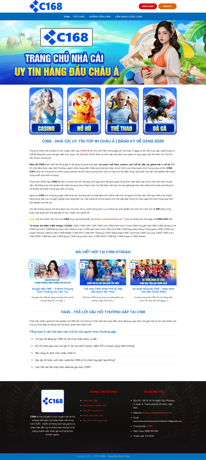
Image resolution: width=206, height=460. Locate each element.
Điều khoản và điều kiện (95, 405)
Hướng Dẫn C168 (99, 16)
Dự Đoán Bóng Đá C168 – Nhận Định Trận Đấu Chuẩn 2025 (153, 290)
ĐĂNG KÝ (167, 6)
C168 (67, 16)
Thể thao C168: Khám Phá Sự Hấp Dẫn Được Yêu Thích (103, 290)
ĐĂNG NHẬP (148, 6)
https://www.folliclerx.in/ (157, 412)
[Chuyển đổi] (32, 339)
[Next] (177, 284)
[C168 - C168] (58, 6)
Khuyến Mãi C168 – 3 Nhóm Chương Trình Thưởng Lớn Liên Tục (52, 290)
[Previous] (29, 284)
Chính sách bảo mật (93, 415)
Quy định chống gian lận (95, 420)
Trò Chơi (78, 16)
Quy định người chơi (93, 410)
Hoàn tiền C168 (90, 400)
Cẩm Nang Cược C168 (128, 16)
